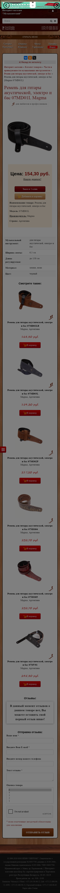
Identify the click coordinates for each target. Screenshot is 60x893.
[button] (33, 2)
